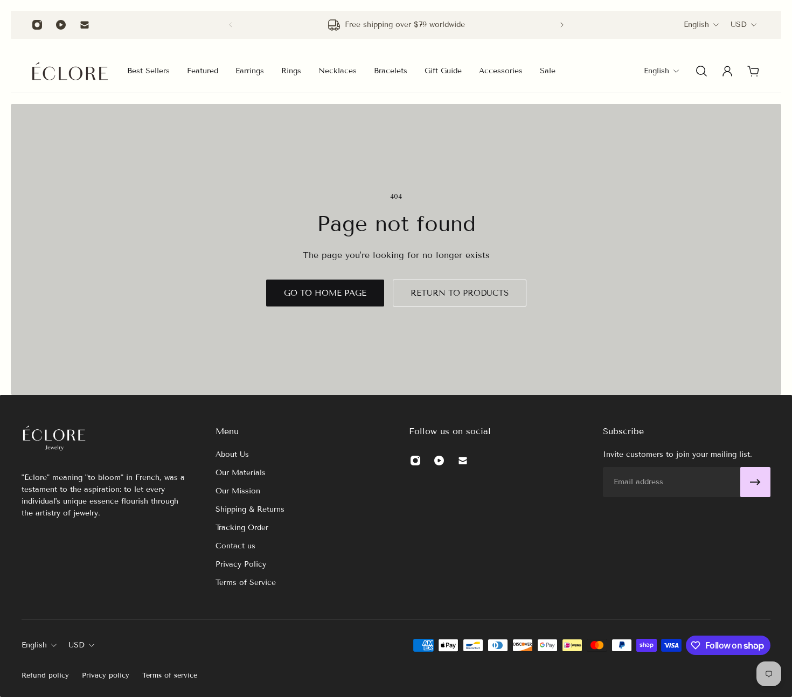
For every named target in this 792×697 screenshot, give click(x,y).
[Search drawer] (701, 71)
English (696, 24)
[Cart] (753, 71)
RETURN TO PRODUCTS (460, 293)
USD (739, 24)
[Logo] (70, 71)
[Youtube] (61, 25)
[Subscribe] (755, 482)
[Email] (84, 25)
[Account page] (727, 71)
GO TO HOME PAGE (325, 293)
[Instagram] (37, 25)
